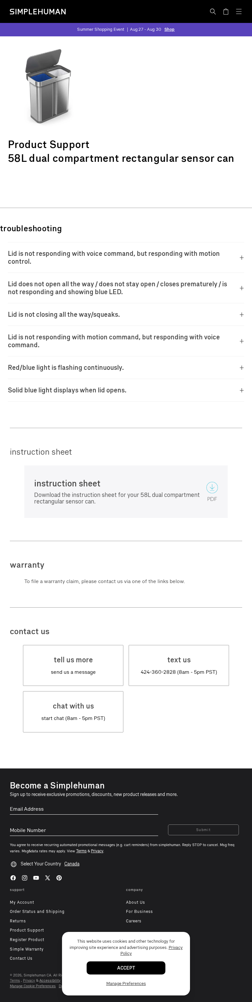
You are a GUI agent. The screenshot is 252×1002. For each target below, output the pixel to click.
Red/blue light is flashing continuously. (66, 367)
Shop (169, 29)
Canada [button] (71, 864)
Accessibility (50, 980)
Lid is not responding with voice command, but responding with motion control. (114, 257)
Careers (133, 921)
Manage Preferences (126, 983)
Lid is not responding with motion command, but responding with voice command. (114, 341)
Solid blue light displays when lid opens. (67, 390)
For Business (139, 911)
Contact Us (21, 958)
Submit (203, 830)
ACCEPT (126, 968)
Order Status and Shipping (37, 911)
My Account (22, 902)
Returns (18, 921)
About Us (135, 902)
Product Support (27, 930)
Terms (15, 980)
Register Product (27, 939)
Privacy (29, 980)
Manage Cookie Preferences (33, 986)
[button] (213, 11)
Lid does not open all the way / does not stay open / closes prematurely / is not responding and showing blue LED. (117, 288)
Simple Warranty (27, 949)
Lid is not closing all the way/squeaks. (64, 314)
